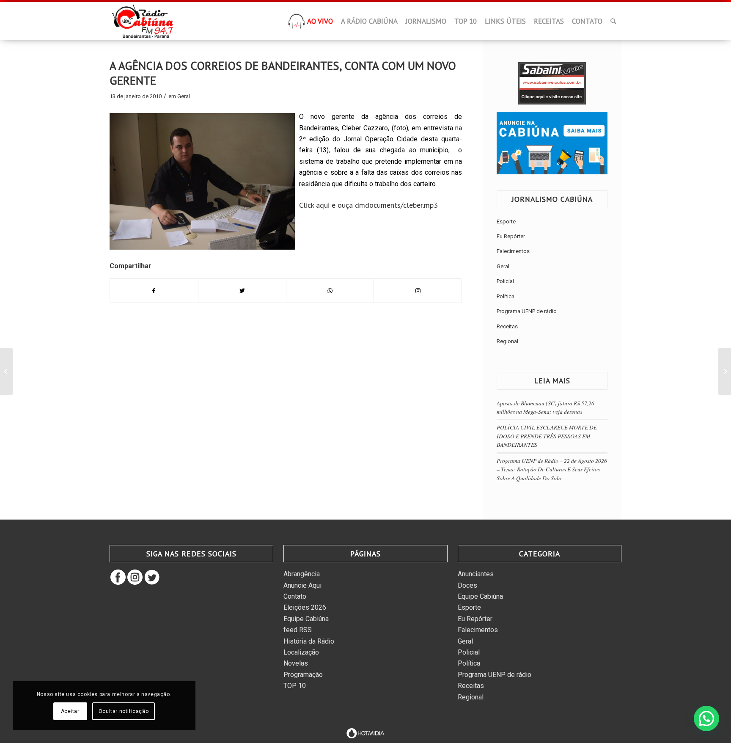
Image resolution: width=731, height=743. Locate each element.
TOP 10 (294, 686)
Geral (183, 96)
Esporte (506, 221)
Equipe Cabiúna (306, 619)
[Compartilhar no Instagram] (418, 291)
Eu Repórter (511, 236)
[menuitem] (297, 23)
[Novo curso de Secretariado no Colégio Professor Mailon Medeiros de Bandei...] (724, 371)
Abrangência (301, 574)
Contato (294, 596)
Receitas (507, 326)
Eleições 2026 (304, 607)
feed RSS (297, 630)
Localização (301, 652)
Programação (303, 675)
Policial (505, 281)
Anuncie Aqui (302, 585)
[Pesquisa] (613, 21)
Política (505, 296)
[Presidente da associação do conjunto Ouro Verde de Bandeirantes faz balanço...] (6, 371)
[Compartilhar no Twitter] (242, 291)
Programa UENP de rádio (527, 311)
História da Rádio (308, 641)
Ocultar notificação (123, 711)
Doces (467, 585)
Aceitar (70, 711)
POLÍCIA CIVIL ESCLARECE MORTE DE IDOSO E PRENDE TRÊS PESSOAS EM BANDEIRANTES (547, 436)
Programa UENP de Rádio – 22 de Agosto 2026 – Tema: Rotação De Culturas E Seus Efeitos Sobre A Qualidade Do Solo (552, 469)
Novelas (295, 663)
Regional (507, 341)
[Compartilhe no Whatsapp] (330, 291)
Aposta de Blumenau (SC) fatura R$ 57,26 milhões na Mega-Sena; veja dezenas (545, 407)
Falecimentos (513, 251)
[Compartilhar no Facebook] (154, 291)
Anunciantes (476, 574)
